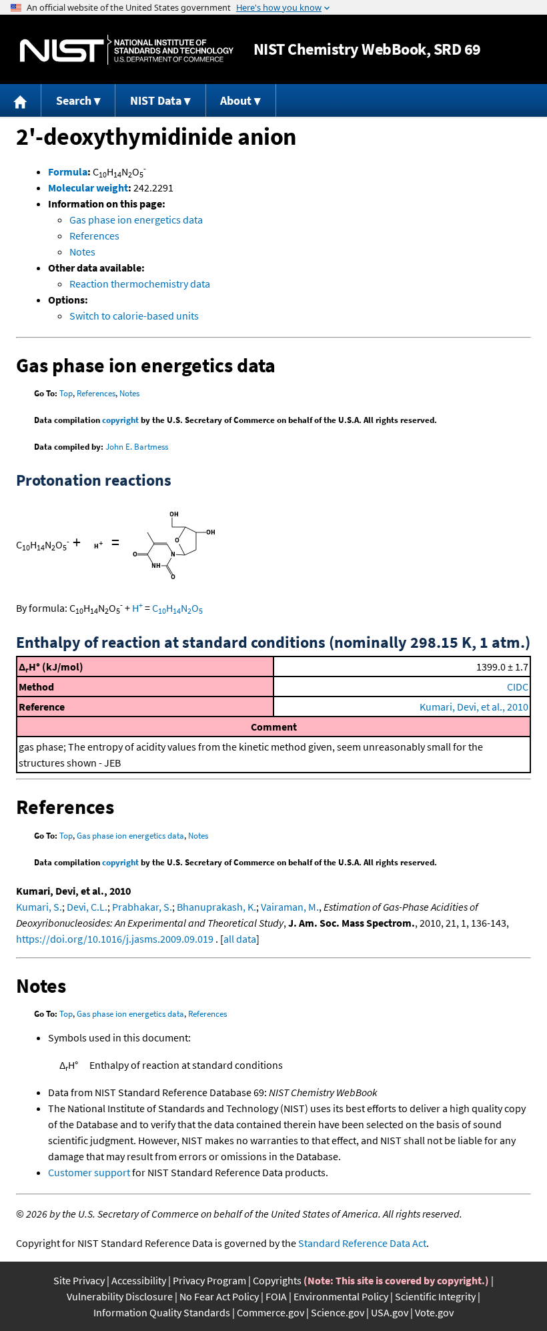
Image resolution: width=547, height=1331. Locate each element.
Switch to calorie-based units (134, 315)
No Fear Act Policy (219, 1296)
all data (239, 938)
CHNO (177, 607)
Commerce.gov (270, 1312)
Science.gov (337, 1312)
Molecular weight (88, 187)
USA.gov (389, 1312)
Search (73, 100)
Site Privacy (79, 1280)
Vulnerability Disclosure (120, 1296)
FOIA (276, 1296)
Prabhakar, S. (142, 906)
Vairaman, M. (290, 906)
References (94, 235)
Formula (67, 171)
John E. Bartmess (136, 446)
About (235, 100)
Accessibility (138, 1280)
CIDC (517, 686)
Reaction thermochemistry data (139, 283)
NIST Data (155, 100)
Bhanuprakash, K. (216, 906)
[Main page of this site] (20, 100)
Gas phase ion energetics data (136, 219)
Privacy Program (209, 1280)
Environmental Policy (341, 1296)
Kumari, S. (39, 906)
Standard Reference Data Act (362, 1243)
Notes (82, 251)
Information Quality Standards (161, 1312)
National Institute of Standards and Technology (126, 50)
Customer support (89, 1172)
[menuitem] (20, 100)
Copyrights (277, 1280)
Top (66, 393)
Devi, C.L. (87, 906)
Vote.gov (434, 1312)
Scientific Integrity (435, 1296)
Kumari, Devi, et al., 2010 (474, 706)
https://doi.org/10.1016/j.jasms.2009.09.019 (114, 938)
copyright (120, 420)
